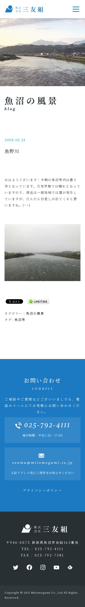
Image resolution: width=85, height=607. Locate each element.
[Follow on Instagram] (42, 567)
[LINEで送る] (36, 301)
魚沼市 (20, 319)
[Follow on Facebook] (29, 567)
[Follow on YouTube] (56, 567)
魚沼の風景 (35, 313)
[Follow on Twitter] (15, 567)
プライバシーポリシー (42, 490)
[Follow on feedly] (69, 567)
